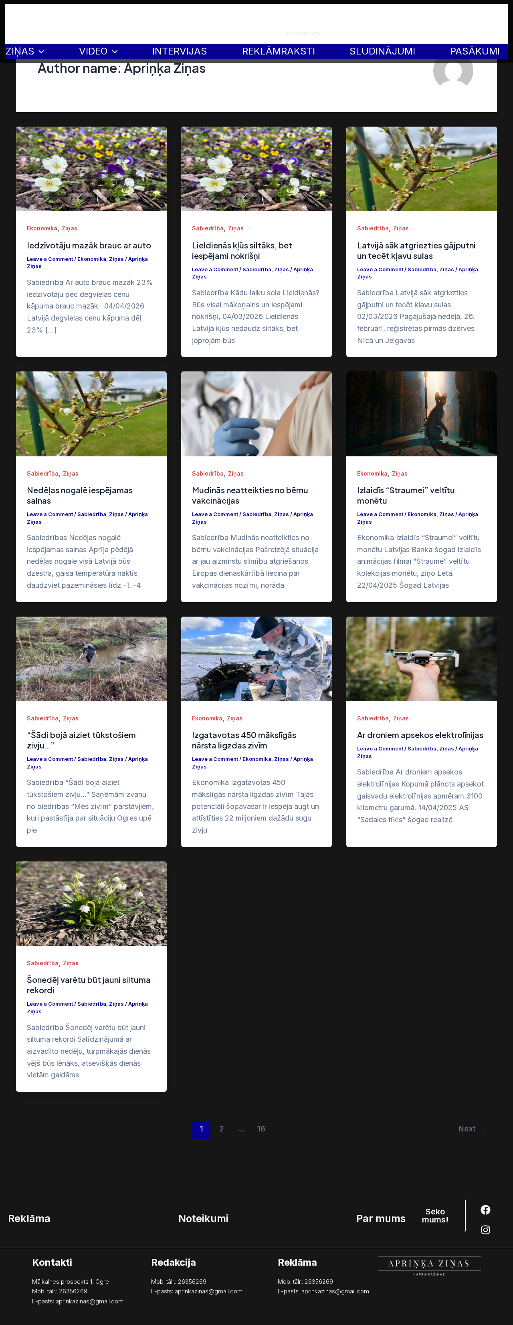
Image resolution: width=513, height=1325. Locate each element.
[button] (436, 1216)
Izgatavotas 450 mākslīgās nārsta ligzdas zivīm (244, 740)
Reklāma (420, 23)
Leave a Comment (50, 259)
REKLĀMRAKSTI (278, 51)
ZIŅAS (19, 51)
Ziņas (69, 228)
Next (471, 1128)
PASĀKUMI (475, 51)
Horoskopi (133, 23)
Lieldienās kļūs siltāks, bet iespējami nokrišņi (242, 250)
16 (261, 1128)
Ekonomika (42, 228)
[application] (39, 51)
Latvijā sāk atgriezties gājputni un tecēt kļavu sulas (416, 250)
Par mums (490, 23)
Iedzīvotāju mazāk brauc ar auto (89, 245)
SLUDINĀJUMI (382, 51)
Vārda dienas (215, 23)
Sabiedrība (208, 228)
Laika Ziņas (172, 23)
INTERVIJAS (179, 51)
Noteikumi (454, 23)
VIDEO (93, 51)
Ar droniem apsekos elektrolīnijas (420, 735)
